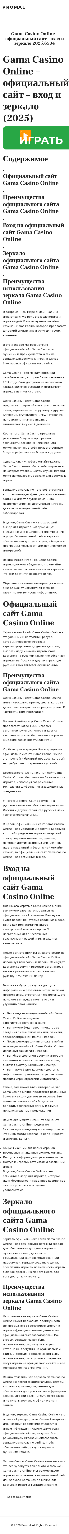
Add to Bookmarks (19, 1496)
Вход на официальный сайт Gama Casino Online (33, 232)
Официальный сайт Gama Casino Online (31, 179)
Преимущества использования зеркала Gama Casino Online (32, 292)
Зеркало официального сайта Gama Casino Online (31, 260)
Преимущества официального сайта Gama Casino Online (31, 204)
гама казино (54, 1461)
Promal (13, 7)
